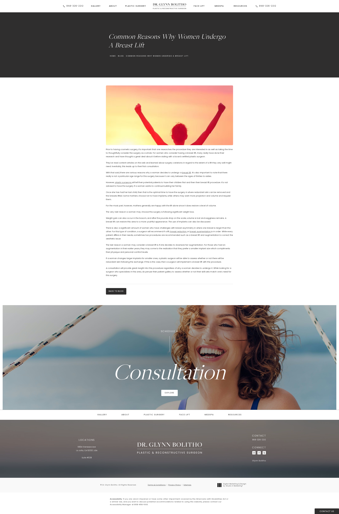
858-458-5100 (141, 505)
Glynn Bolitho (259, 461)
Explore (169, 393)
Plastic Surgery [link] (135, 6)
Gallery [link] (96, 6)
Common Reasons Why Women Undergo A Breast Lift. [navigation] (157, 56)
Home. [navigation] (113, 56)
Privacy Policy (174, 485)
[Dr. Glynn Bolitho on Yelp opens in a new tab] (264, 452)
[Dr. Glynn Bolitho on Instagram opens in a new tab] (254, 452)
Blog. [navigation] (121, 56)
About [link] (113, 6)
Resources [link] (240, 6)
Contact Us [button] (327, 511)
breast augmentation (200, 232)
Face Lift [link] (199, 6)
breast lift (186, 173)
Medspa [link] (219, 6)
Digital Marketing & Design (234, 485)
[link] (73, 6)
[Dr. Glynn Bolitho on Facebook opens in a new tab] (259, 452)
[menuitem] (96, 6)
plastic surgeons (123, 183)
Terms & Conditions (157, 485)
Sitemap (187, 485)
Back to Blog (116, 291)
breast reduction (178, 232)
